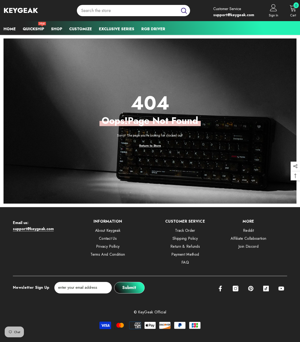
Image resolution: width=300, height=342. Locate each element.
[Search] (133, 10)
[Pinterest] (251, 288)
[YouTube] (281, 288)
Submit (129, 288)
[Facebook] (220, 288)
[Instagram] (235, 288)
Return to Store (150, 145)
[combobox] (127, 10)
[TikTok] (266, 288)
